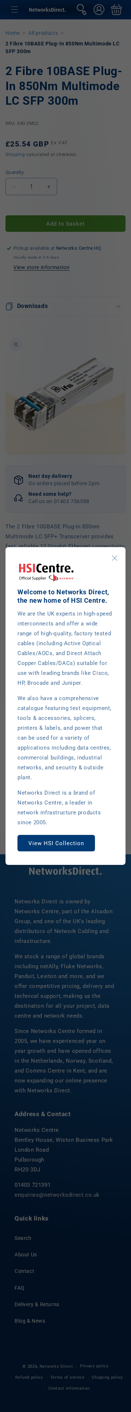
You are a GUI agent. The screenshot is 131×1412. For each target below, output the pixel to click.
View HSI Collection (56, 843)
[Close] (114, 558)
